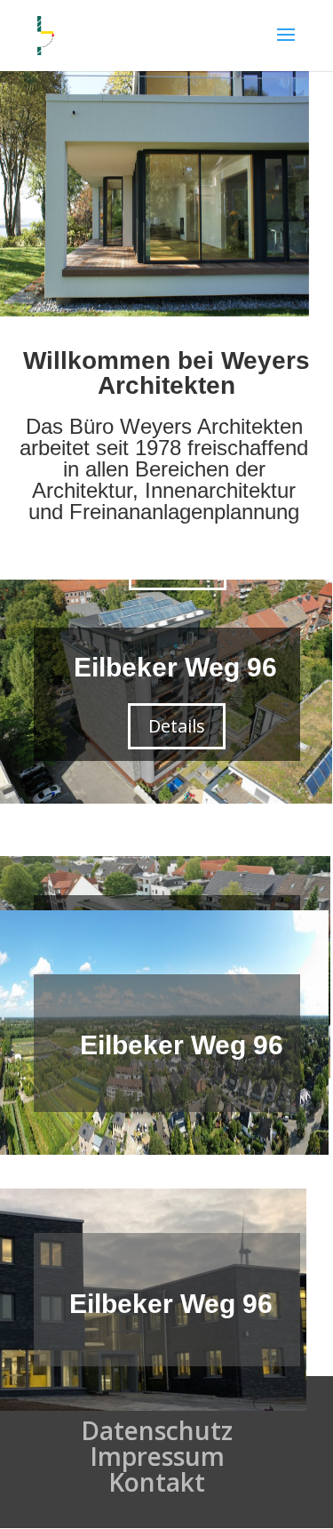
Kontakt (156, 1482)
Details (176, 726)
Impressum (157, 1456)
